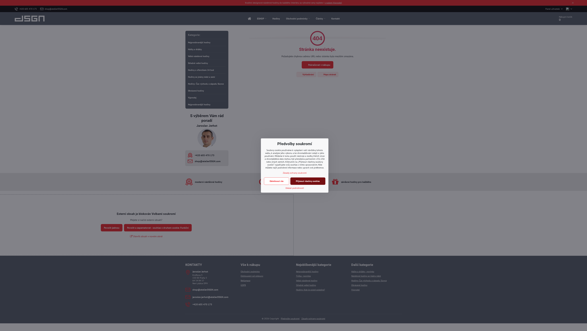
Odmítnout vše (276, 181)
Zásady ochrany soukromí (295, 172)
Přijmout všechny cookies (308, 181)
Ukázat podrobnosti (294, 188)
